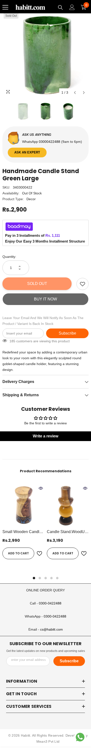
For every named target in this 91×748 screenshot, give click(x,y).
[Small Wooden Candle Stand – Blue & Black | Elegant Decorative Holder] (23, 506)
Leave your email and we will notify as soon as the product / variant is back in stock (42, 321)
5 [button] (57, 578)
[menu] (5, 7)
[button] (75, 92)
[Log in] (72, 7)
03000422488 (50, 142)
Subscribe (67, 333)
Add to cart (18, 553)
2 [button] (40, 578)
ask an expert (27, 152)
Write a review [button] (45, 436)
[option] (45, 54)
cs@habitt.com (51, 629)
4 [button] (51, 578)
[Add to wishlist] (82, 284)
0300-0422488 (50, 603)
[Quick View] (40, 488)
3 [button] (45, 578)
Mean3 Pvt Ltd (48, 741)
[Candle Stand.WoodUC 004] (68, 506)
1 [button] (34, 578)
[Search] (60, 7)
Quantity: (9, 257)
